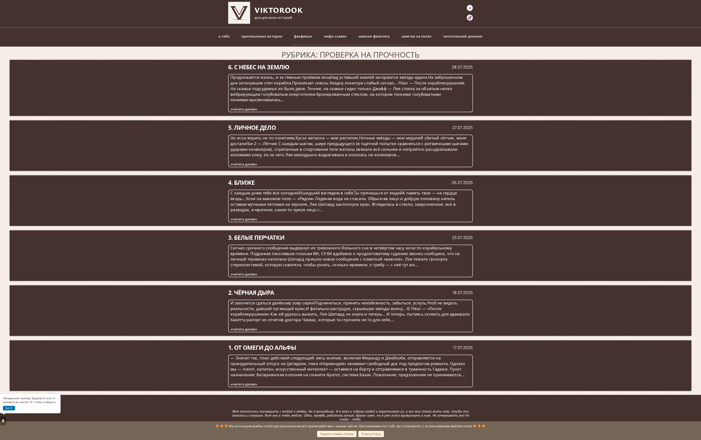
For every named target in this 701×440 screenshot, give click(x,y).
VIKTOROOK (278, 10)
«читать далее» (243, 108)
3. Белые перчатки (256, 237)
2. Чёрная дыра (251, 292)
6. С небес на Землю (258, 67)
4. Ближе (241, 182)
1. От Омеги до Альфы (262, 347)
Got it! (9, 408)
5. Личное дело (252, 127)
